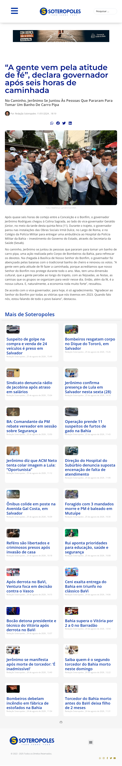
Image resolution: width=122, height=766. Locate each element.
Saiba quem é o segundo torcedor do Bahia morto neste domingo (88, 664)
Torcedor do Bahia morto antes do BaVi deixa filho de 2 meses (88, 703)
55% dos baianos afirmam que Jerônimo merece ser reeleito (30, 742)
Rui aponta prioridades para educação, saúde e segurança (86, 547)
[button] (52, 123)
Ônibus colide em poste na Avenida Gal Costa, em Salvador (31, 508)
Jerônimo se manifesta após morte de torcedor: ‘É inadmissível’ (31, 664)
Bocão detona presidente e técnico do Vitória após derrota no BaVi (31, 625)
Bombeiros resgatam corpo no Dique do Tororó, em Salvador (90, 343)
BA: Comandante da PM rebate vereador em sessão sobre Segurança (32, 426)
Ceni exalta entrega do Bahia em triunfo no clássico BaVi (85, 586)
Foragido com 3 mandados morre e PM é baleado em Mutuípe (89, 508)
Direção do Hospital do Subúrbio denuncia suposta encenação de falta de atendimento (90, 467)
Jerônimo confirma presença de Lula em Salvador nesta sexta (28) (88, 387)
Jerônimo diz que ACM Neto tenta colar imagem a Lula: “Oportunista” (32, 465)
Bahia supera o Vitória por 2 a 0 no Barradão (89, 623)
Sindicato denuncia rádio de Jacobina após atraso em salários (29, 387)
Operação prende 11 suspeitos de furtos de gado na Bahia (85, 426)
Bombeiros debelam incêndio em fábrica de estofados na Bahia (28, 703)
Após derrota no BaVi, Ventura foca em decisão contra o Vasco (29, 586)
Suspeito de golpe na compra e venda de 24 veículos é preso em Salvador (27, 345)
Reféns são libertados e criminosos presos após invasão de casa (28, 547)
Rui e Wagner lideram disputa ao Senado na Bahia (85, 742)
